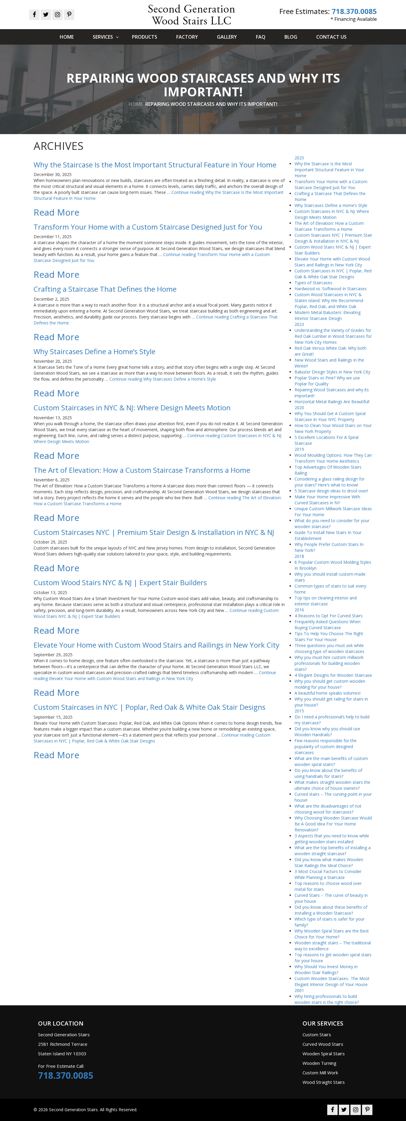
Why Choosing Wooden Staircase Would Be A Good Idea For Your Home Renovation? (333, 824)
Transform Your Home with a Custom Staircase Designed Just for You (331, 184)
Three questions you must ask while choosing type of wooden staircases (329, 648)
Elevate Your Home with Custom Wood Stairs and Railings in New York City (332, 262)
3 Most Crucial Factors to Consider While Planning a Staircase (328, 874)
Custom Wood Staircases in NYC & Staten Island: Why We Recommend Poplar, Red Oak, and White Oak (329, 300)
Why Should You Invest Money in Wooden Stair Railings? (326, 969)
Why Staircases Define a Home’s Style (331, 205)
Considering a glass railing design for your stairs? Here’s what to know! (330, 482)
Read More (56, 212)
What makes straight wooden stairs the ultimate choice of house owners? (332, 785)
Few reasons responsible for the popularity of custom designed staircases (326, 746)
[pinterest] (69, 15)
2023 (299, 324)
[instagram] (57, 15)
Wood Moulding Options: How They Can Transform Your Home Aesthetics (333, 458)
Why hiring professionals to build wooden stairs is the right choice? (327, 999)
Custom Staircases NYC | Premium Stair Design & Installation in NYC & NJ (333, 238)
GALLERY (227, 37)
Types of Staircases (313, 282)
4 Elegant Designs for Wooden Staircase (333, 675)
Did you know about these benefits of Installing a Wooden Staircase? (331, 910)
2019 (299, 449)
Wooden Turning (319, 1063)
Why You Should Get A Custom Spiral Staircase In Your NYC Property (330, 416)
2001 (299, 990)
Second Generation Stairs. (74, 1109)
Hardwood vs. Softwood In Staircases (331, 288)
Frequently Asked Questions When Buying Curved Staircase (328, 624)
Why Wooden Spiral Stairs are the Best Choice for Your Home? (332, 934)
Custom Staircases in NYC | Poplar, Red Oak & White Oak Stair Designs (333, 274)
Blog (290, 37)
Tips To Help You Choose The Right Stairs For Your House (329, 636)
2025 (299, 158)
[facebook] (34, 15)
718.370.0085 (354, 11)
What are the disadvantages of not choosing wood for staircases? (328, 809)
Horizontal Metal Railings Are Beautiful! (332, 401)
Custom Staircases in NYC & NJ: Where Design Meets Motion (332, 214)
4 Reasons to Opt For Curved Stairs (329, 615)
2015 (299, 711)
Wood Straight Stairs (324, 1082)
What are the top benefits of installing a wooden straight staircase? (333, 850)
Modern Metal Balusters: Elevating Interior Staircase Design (328, 315)
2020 (299, 407)
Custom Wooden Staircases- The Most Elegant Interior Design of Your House (332, 981)
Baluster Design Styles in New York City (332, 372)
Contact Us (331, 37)
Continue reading (162, 379)
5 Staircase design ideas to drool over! (331, 491)
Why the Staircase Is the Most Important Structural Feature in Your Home (329, 169)
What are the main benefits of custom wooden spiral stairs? (331, 761)
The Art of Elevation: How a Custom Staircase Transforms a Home (329, 226)
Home (67, 37)
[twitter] (46, 15)
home (136, 104)
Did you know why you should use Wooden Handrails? (327, 731)
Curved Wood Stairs (323, 1044)
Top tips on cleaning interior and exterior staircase (326, 601)
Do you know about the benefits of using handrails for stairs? (328, 773)
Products (144, 37)
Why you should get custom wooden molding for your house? (330, 684)
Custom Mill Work (320, 1073)
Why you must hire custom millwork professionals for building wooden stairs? (329, 663)
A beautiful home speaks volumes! (328, 693)
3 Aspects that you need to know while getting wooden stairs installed (332, 838)
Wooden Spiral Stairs (324, 1053)
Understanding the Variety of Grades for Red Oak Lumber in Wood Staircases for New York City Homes (333, 336)
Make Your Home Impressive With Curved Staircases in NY (327, 499)
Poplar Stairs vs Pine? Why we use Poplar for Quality (327, 381)
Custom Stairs (317, 1034)
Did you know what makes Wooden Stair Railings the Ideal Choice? (329, 862)
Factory (187, 37)
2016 (299, 610)
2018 (299, 556)
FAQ (260, 37)
